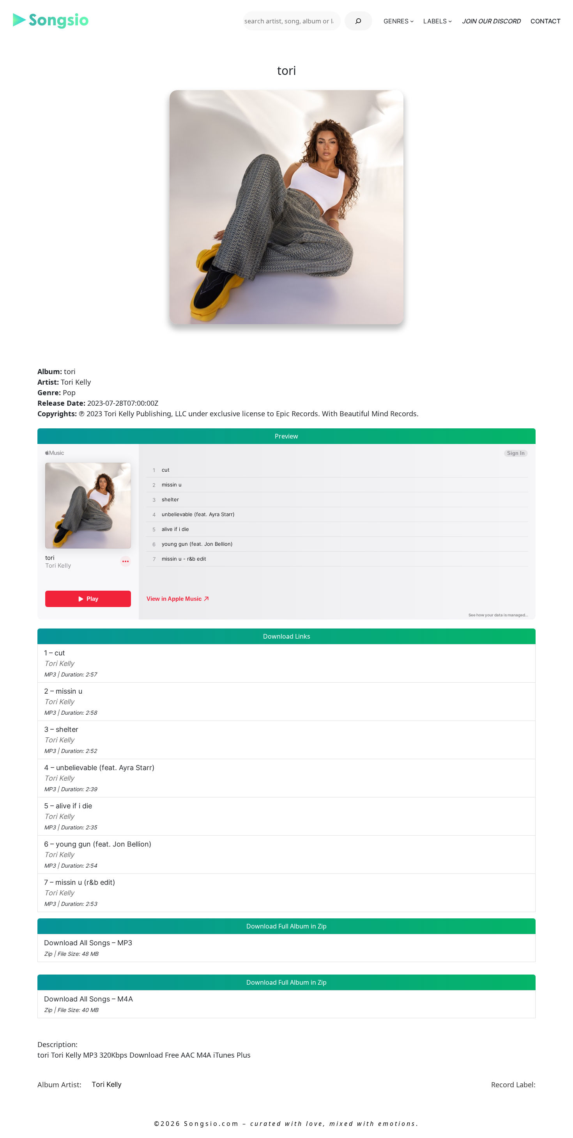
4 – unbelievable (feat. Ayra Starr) (99, 777)
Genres (396, 21)
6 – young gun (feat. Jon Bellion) (98, 854)
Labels (435, 21)
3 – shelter (70, 739)
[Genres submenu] (412, 21)
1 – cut (70, 663)
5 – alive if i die (70, 816)
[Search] (358, 20)
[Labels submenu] (450, 21)
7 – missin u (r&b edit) (79, 892)
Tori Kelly (107, 1084)
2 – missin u (70, 701)
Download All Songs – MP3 (88, 948)
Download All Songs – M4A (88, 1004)
